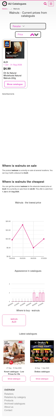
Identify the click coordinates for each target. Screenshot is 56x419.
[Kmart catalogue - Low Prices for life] (14, 351)
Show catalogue (14, 378)
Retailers (8, 393)
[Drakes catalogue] (42, 351)
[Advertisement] (28, 123)
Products (8, 400)
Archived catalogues (14, 403)
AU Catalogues (17, 4)
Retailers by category (15, 397)
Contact (8, 410)
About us (8, 406)
